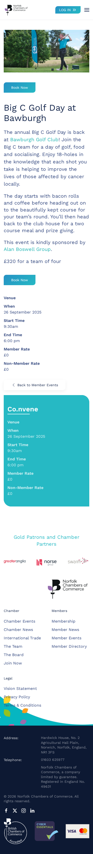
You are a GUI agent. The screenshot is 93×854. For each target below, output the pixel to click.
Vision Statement (20, 688)
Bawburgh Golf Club (34, 139)
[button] (86, 10)
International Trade (22, 638)
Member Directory (69, 646)
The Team (13, 646)
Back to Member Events (37, 385)
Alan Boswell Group (27, 249)
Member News (65, 629)
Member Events (66, 638)
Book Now (19, 87)
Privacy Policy (17, 697)
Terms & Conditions (22, 705)
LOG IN (65, 10)
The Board (14, 654)
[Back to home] (16, 10)
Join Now (13, 663)
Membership (63, 621)
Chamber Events (19, 621)
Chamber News (18, 629)
